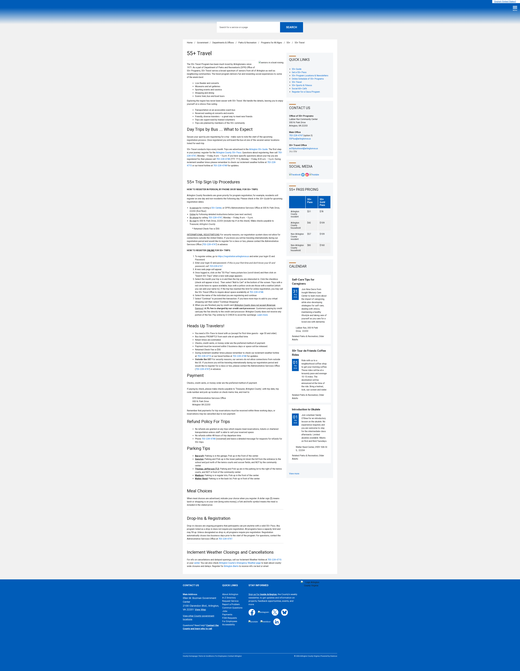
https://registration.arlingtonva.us (233, 256)
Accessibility (228, 624)
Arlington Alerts (231, 566)
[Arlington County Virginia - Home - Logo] (22, 9)
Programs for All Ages (272, 42)
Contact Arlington (235, 656)
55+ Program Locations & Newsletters (310, 75)
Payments (227, 614)
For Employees (229, 621)
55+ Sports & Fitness (302, 85)
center (197, 563)
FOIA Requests (229, 618)
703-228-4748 (223, 159)
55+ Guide (296, 69)
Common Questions (232, 607)
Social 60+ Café (299, 88)
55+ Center (216, 208)
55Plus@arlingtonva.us (300, 138)
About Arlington (230, 594)
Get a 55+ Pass (299, 72)
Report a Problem (231, 604)
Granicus (333, 656)
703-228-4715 (204, 356)
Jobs (224, 611)
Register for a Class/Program (306, 92)
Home (190, 42)
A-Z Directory (229, 597)
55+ (289, 42)
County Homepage (190, 656)
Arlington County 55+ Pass (228, 152)
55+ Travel (297, 82)
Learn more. (262, 315)
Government (202, 42)
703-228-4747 (215, 217)
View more (294, 473)
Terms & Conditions (206, 656)
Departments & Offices (223, 42)
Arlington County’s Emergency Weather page (240, 563)
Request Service (230, 601)
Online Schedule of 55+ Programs (308, 79)
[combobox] (506, 1)
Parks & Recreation (247, 42)
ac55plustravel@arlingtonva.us (303, 148)
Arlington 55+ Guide (258, 149)
